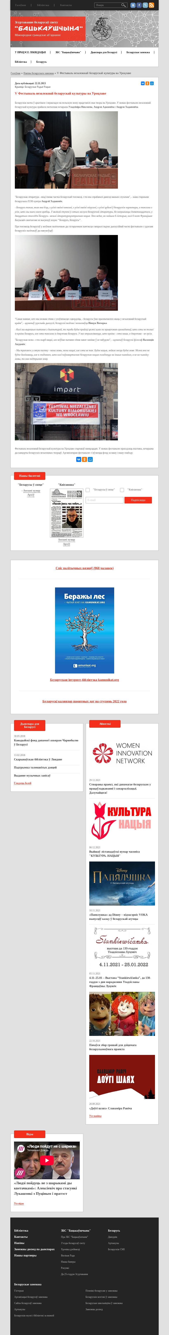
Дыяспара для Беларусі (104, 52)
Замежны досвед (94, 1309)
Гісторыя (19, 1290)
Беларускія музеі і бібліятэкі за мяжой (34, 1315)
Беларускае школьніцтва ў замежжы (104, 1303)
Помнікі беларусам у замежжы (101, 1290)
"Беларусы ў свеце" (104, 489)
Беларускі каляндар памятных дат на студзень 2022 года (84, 701)
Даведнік (112, 1237)
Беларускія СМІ (116, 1249)
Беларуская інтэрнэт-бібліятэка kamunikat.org (84, 680)
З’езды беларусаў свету (73, 1243)
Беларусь (41, 61)
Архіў (30, 494)
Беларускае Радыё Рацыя (37, 86)
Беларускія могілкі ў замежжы (101, 1296)
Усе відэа (19, 1203)
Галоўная (20, 5)
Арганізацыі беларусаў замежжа (30, 1296)
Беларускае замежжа (138, 52)
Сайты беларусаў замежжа (27, 1303)
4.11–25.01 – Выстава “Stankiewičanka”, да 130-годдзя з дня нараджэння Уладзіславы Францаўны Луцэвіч (120, 982)
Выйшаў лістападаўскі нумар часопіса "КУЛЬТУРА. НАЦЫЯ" (114, 853)
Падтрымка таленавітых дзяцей (35, 767)
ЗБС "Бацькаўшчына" (68, 52)
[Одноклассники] (147, 83)
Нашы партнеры (25, 1255)
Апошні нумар (31, 490)
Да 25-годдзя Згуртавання (74, 1274)
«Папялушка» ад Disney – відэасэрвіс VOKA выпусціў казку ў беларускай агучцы (118, 916)
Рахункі (65, 1268)
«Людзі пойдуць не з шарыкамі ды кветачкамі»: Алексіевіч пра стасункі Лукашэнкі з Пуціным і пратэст (45, 1188)
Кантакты (66, 5)
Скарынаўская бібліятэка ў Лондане (38, 759)
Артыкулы (113, 1243)
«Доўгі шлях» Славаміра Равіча (110, 1108)
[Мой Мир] (152, 83)
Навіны (19, 1243)
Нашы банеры (68, 1261)
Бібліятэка (43, 5)
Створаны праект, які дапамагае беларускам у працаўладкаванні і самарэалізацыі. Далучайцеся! (120, 788)
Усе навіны (95, 1115)
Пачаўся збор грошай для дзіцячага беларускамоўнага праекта (112, 1047)
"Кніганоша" (134, 489)
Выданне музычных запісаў (32, 775)
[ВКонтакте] (143, 83)
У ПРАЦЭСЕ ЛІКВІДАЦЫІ (30, 52)
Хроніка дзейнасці (70, 1249)
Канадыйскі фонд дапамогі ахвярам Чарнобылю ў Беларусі (46, 742)
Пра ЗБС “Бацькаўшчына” (74, 1237)
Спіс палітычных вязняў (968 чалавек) (85, 568)
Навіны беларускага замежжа (38, 73)
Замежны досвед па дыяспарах (34, 1249)
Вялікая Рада (68, 1255)
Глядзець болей (22, 783)
